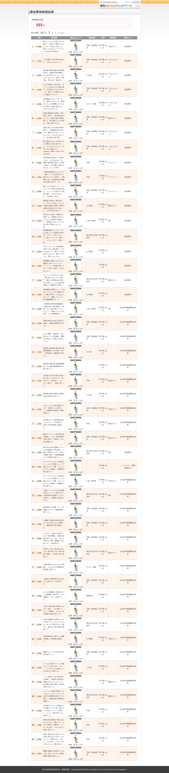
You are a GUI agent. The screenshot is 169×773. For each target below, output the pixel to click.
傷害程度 (113, 38)
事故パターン (75, 38)
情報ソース (128, 38)
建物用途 (92, 38)
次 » (62, 33)
